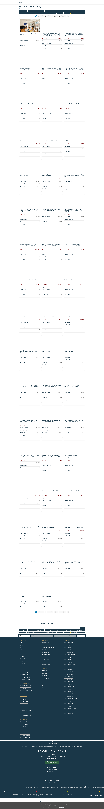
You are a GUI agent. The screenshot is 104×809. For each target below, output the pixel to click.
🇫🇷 (36, 791)
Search (82, 627)
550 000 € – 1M (68, 10)
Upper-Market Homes (45, 673)
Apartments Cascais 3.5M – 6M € (25, 710)
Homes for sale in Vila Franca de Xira (70, 711)
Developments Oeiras (45, 645)
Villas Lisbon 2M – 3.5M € (24, 701)
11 (59, 16)
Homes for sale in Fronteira (68, 679)
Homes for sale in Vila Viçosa (69, 686)
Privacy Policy (91, 795)
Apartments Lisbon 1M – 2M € (25, 688)
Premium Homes (44, 671)
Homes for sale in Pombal (68, 676)
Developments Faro (45, 657)
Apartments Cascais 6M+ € (24, 708)
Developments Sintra (45, 650)
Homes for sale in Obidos (68, 677)
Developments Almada (46, 664)
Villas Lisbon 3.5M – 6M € (24, 699)
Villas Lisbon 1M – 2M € (24, 702)
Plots (42, 680)
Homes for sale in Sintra (68, 647)
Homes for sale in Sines (68, 655)
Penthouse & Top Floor (46, 678)
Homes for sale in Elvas (68, 669)
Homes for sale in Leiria (68, 684)
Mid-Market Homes (45, 675)
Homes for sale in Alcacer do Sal (69, 654)
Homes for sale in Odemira (68, 666)
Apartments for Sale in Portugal (51, 13)
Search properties (75, 13)
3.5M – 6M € (39, 10)
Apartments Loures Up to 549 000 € (26, 737)
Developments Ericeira (46, 654)
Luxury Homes (44, 670)
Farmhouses (44, 683)
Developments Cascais (46, 644)
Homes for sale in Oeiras (68, 649)
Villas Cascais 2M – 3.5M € (24, 724)
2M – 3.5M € (49, 10)
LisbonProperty (50, 743)
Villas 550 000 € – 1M (23, 663)
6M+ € (31, 10)
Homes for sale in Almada (68, 652)
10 (57, 16)
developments (45, 640)
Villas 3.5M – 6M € (23, 658)
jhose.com (61, 807)
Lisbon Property (24, 2)
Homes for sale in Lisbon (68, 644)
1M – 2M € (58, 10)
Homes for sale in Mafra (68, 662)
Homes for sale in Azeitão (68, 706)
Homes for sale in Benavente (69, 694)
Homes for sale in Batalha (68, 703)
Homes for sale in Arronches (69, 689)
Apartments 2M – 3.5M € (24, 674)
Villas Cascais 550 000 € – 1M (25, 728)
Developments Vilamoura (46, 649)
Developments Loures (45, 652)
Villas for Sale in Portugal (29, 13)
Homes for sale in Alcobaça (69, 713)
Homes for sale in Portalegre (69, 693)
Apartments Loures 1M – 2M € (25, 733)
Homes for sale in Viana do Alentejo (70, 708)
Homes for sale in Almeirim (68, 696)
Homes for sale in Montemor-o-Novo (70, 698)
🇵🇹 (67, 791)
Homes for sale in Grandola (68, 650)
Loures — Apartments (24, 732)
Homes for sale (64, 1)
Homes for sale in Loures (68, 645)
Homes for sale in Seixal (68, 710)
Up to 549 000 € (80, 10)
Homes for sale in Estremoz (69, 691)
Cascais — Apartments (25, 706)
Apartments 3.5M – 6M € (24, 672)
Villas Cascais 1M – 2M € (24, 726)
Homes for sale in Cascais (68, 642)
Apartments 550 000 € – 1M (25, 677)
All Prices (23, 10)
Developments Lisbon (45, 642)
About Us (100, 795)
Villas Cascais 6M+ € (23, 721)
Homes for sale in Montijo (68, 659)
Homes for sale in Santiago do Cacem (70, 667)
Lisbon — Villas (23, 695)
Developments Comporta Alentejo (48, 647)
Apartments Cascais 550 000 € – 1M (26, 715)
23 (65, 16)
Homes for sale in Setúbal (68, 671)
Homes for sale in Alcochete (69, 657)
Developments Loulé (45, 659)
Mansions (43, 687)
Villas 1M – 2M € (22, 661)
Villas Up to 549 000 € (24, 665)
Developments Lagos (45, 662)
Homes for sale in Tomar (68, 715)
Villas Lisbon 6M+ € (23, 697)
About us (83, 2)
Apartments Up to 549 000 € (25, 679)
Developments (72, 2)
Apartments (22, 669)
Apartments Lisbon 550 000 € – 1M (26, 690)
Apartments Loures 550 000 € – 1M (26, 735)
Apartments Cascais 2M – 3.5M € (25, 712)
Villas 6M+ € (22, 656)
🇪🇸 (99, 791)
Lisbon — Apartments (24, 683)
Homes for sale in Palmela (68, 674)
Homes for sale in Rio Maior (68, 701)
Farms (43, 685)
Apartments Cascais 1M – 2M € (25, 713)
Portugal (78, 2)
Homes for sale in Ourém (68, 681)
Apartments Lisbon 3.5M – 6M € (25, 685)
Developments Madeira (46, 655)
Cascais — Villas (23, 719)
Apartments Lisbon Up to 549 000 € (26, 692)
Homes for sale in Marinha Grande (70, 699)
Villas (21, 654)
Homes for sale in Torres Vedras (69, 664)
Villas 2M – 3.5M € (23, 660)
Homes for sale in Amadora (68, 688)
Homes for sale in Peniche (68, 672)
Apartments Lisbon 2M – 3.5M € (25, 686)
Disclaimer (96, 795)
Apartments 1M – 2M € (23, 676)
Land (42, 682)
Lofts (42, 688)
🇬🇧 (4, 791)
